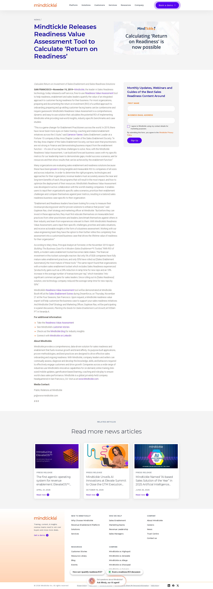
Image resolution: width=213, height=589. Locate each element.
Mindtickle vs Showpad (119, 565)
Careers (150, 525)
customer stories (61, 327)
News (149, 529)
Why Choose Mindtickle (82, 520)
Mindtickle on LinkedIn (60, 335)
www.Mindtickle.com (88, 379)
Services (113, 5)
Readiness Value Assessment (99, 93)
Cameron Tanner (75, 134)
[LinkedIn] (169, 585)
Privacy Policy (82, 585)
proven (53, 169)
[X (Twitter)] (178, 585)
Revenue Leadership (118, 529)
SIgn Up (134, 140)
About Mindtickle (155, 520)
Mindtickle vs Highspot (119, 551)
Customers (99, 5)
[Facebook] (173, 585)
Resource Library (79, 556)
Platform (73, 5)
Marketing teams (117, 525)
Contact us (152, 538)
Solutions (86, 5)
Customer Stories (79, 551)
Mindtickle (79, 89)
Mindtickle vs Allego (118, 560)
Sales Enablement (117, 520)
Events (74, 565)
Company (139, 5)
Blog (73, 560)
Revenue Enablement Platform (85, 525)
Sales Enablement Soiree (61, 293)
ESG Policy (155, 585)
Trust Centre (153, 534)
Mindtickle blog (58, 331)
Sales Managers (116, 534)
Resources (126, 5)
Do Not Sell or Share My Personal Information (132, 585)
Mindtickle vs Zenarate (119, 556)
